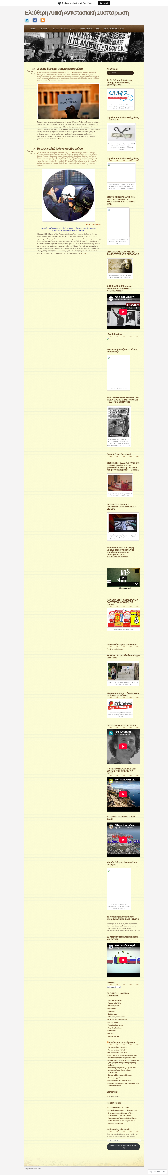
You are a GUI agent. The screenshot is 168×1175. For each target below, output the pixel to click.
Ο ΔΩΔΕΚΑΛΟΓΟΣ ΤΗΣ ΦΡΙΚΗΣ (119, 1107)
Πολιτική (40, 74)
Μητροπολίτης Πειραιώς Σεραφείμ (54, 160)
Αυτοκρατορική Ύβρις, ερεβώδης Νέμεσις (122, 1118)
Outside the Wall (113, 1036)
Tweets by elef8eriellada (115, 649)
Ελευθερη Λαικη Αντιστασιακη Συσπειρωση (54, 72)
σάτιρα (60, 74)
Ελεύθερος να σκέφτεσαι (116, 1017)
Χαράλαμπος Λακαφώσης (76, 163)
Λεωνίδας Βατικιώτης (115, 1025)
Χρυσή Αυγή (47, 163)
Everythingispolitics (115, 1000)
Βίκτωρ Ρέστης (66, 154)
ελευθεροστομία (74, 78)
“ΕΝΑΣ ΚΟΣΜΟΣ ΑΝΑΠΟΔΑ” (113, 29)
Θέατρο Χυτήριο (63, 156)
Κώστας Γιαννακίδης (44, 158)
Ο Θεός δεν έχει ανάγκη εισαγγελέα (60, 68)
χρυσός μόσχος (76, 74)
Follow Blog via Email (118, 1129)
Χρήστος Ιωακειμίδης (60, 163)
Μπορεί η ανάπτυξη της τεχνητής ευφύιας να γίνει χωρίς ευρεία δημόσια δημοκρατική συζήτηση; (123, 1063)
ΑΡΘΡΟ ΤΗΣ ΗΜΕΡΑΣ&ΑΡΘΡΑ (89, 29)
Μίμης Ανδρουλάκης (69, 158)
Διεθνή (85, 152)
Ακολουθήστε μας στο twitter (122, 644)
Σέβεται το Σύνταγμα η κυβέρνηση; (120, 1075)
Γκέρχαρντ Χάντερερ (50, 156)
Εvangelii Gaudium (58, 76)
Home (84, 47)
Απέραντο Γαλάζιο (114, 1003)
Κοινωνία (92, 72)
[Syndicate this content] (107, 1042)
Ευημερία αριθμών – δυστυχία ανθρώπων (122, 1110)
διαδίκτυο (53, 78)
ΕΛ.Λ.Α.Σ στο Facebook (119, 454)
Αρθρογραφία (77, 72)
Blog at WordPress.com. (33, 1168)
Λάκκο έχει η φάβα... (115, 1078)
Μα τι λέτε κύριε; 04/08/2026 (117, 1047)
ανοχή (39, 78)
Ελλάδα (85, 72)
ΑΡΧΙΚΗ (33, 29)
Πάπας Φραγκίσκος (72, 76)
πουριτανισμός (52, 74)
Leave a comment (57, 80)
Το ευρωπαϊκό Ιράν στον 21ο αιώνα (60, 148)
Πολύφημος (112, 1031)
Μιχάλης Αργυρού (73, 160)
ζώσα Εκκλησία (86, 78)
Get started (104, 3)
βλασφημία (45, 78)
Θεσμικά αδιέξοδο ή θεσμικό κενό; (119, 1080)
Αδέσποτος (112, 1009)
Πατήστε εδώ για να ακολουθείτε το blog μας (123, 1147)
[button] (68, 101)
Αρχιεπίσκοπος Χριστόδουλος (49, 154)
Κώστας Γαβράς (90, 156)
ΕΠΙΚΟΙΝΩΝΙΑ (44, 29)
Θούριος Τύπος (113, 1022)
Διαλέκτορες (112, 1014)
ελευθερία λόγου (63, 78)
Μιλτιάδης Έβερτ (86, 160)
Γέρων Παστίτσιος (88, 74)
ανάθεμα (96, 76)
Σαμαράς (61, 162)
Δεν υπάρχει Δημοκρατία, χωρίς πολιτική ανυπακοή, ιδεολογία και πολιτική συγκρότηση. (122, 1070)
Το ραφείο (111, 1033)
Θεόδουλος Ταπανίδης (76, 156)
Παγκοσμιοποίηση (86, 76)
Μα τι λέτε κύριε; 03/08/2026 (117, 1050)
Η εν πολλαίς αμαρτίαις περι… (118, 1019)
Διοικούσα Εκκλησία (44, 76)
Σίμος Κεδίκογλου (51, 162)
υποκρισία (66, 74)
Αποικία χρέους (113, 1006)
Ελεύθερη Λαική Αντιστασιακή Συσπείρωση (77, 12)
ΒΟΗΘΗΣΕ (111, 1011)
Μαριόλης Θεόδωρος (115, 1028)
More (59, 139)
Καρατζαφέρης (57, 158)
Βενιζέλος (75, 154)
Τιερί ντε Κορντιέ (89, 162)
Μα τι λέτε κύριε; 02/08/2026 (117, 1053)
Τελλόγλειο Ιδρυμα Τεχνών (73, 162)
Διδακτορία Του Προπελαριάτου (64, 29)
